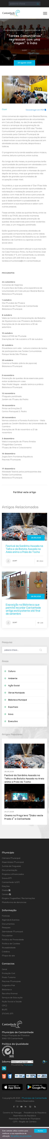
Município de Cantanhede (34, 1098)
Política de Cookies (11, 943)
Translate (28, 1065)
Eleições (6, 886)
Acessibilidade (9, 947)
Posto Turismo (15, 977)
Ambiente (12, 679)
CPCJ (11, 1005)
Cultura (11, 671)
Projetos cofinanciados (13, 874)
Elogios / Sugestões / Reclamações (18, 898)
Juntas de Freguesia (11, 866)
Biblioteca (14, 989)
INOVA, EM (14, 1013)
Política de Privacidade (13, 939)
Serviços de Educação (19, 997)
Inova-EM (7, 878)
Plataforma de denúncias (14, 902)
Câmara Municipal (11, 858)
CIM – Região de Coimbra (24, 1122)
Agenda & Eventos (10, 920)
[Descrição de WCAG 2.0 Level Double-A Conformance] (24, 1075)
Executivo (13, 722)
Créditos (6, 951)
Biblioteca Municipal (17, 700)
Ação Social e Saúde (19, 1001)
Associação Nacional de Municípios (24, 1119)
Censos (5, 894)
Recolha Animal (16, 993)
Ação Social (13, 686)
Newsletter (7, 935)
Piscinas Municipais (18, 981)
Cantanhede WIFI (11, 882)
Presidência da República (35, 1113)
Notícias (6, 916)
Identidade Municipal (12, 931)
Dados (5, 890)
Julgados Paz (15, 985)
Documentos (8, 924)
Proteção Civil (15, 973)
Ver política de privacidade (21, 1136)
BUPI (11, 1009)
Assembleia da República (24, 1116)
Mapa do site (8, 955)
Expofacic (13, 707)
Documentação (9, 870)
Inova (10, 714)
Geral (11, 969)
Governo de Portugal (12, 1113)
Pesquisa (6, 927)
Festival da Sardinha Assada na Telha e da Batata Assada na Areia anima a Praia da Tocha (24, 549)
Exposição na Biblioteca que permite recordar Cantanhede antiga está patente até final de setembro (23, 610)
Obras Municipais (16, 693)
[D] (46, 1061)
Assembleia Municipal (13, 862)
